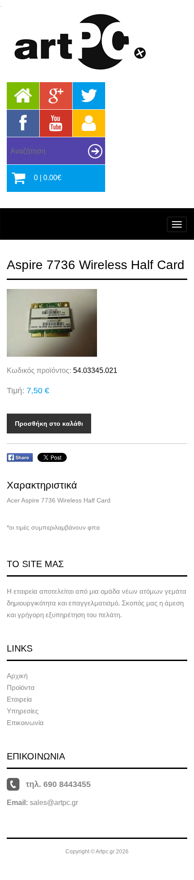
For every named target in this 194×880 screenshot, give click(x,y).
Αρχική (17, 676)
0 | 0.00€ (47, 178)
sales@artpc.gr (54, 802)
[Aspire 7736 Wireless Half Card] (97, 323)
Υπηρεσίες (22, 711)
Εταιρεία (19, 699)
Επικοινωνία (25, 722)
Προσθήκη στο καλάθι (49, 423)
